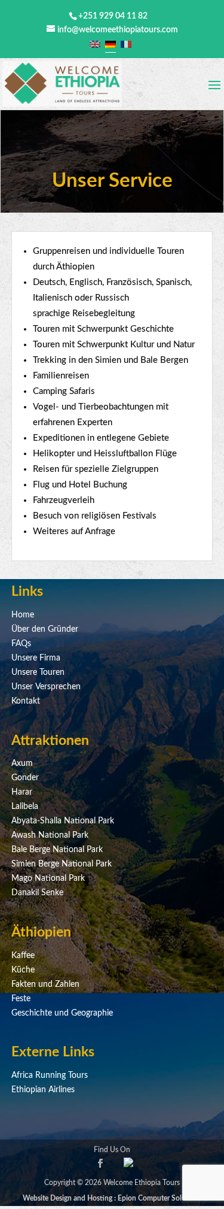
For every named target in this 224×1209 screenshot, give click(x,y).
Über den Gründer (44, 629)
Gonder (25, 778)
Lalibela (24, 806)
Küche (23, 970)
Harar (21, 792)
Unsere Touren (38, 672)
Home (22, 615)
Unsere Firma (35, 658)
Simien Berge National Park (61, 864)
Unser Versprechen (46, 687)
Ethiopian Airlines (43, 1090)
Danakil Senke (37, 893)
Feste (20, 999)
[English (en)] (95, 44)
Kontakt (25, 701)
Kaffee (23, 956)
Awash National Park (49, 835)
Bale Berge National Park (57, 850)
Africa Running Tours (49, 1075)
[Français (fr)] (126, 44)
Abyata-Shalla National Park (62, 821)
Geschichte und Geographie (62, 1013)
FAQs (21, 644)
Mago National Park (48, 878)
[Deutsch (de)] (110, 44)
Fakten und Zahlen (45, 984)
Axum (22, 763)
